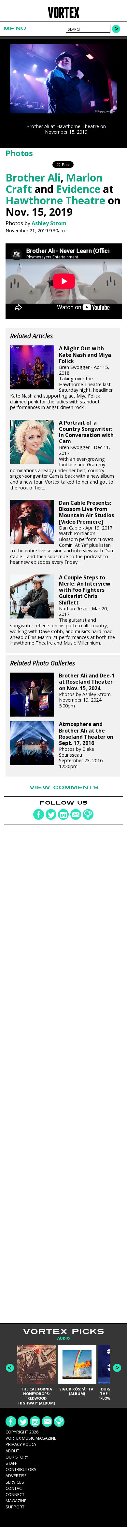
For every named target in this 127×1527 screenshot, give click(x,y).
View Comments (63, 787)
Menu (14, 28)
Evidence (78, 189)
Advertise (16, 1475)
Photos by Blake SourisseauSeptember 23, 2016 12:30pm (86, 745)
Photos (19, 153)
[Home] (64, 17)
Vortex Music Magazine (31, 1438)
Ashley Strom (49, 223)
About (12, 1451)
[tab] (63, 1338)
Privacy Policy (21, 1444)
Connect (15, 1494)
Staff (11, 1463)
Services (15, 1482)
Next (117, 1368)
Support (15, 1507)
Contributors (21, 1469)
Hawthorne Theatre (55, 200)
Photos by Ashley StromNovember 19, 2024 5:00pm (87, 691)
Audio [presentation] (63, 1338)
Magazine (16, 1501)
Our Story (17, 1457)
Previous (10, 1368)
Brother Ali (33, 177)
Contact (15, 1488)
